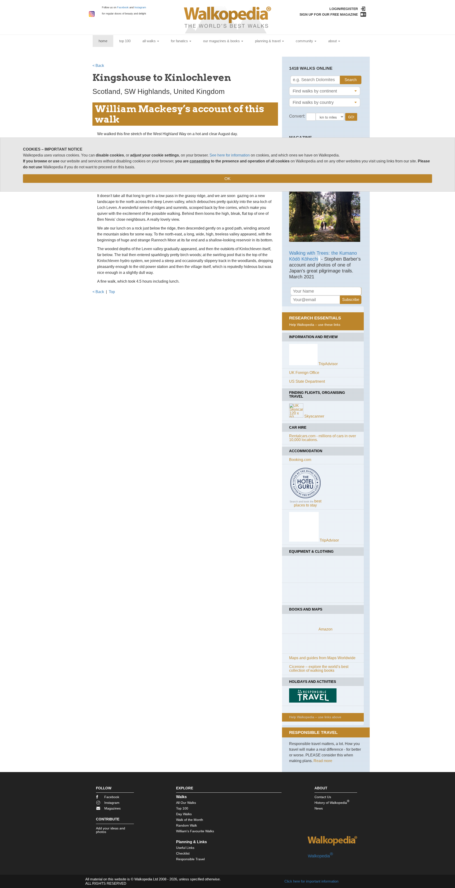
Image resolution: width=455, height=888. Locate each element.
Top (112, 292)
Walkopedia (320, 856)
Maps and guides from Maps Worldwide (322, 658)
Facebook (123, 7)
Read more (323, 761)
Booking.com (300, 460)
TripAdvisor (328, 364)
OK (227, 178)
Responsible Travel (190, 859)
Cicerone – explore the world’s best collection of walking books (318, 668)
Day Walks (184, 814)
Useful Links (185, 848)
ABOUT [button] (333, 41)
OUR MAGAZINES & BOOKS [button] (222, 41)
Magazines (112, 808)
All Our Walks (186, 803)
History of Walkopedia (331, 802)
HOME (106, 41)
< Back (98, 66)
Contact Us (322, 797)
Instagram (140, 7)
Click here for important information (311, 881)
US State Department (307, 381)
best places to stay (307, 503)
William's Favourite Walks (195, 831)
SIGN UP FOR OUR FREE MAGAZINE (329, 14)
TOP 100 (125, 41)
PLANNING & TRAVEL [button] (268, 41)
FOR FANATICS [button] (180, 41)
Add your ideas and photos (110, 830)
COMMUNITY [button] (305, 41)
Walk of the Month (189, 820)
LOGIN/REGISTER (343, 9)
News (318, 808)
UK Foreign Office (304, 373)
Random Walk (186, 825)
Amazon (325, 629)
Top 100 (182, 808)
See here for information (229, 155)
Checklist (183, 853)
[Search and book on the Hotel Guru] (305, 498)
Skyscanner (314, 416)
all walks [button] (149, 41)
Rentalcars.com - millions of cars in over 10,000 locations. (322, 438)
